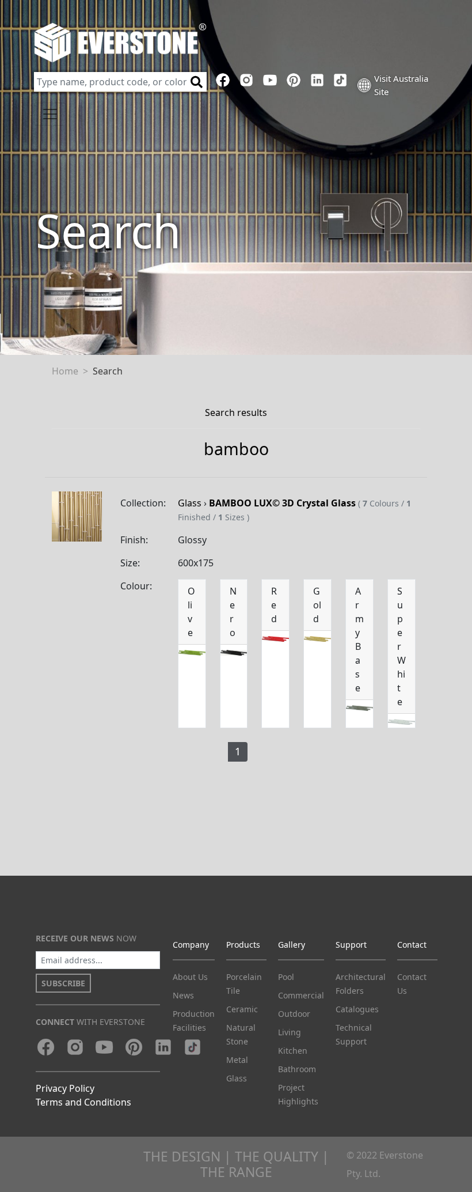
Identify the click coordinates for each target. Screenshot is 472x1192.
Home (65, 371)
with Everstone (90, 1021)
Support (351, 944)
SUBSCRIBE (63, 983)
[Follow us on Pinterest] (293, 80)
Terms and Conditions (83, 1102)
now (86, 938)
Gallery (291, 944)
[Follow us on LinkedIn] (317, 80)
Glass (189, 503)
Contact (412, 944)
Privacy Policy (65, 1088)
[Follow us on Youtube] (270, 80)
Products (243, 944)
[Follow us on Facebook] (223, 80)
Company (191, 944)
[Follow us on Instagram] (246, 80)
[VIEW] (77, 515)
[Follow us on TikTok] (340, 80)
